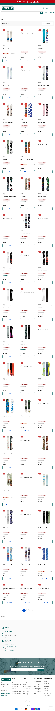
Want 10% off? (50, 12)
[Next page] (31, 610)
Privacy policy (47, 695)
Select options (9, 60)
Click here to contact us (9, 644)
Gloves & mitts (26, 682)
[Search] (41, 13)
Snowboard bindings (16, 684)
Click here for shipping (9, 631)
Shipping (46, 688)
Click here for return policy (10, 637)
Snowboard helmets (16, 693)
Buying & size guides (38, 695)
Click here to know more (9, 650)
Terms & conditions (48, 693)
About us (46, 681)
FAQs (45, 692)
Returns (46, 690)
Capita (4, 45)
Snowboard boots (16, 686)
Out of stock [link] (27, 60)
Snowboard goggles (16, 691)
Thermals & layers (27, 686)
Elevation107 (29, 705)
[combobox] (22, 12)
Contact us (46, 683)
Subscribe (41, 669)
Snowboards (15, 682)
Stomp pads (25, 695)
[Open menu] (52, 8)
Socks (24, 684)
